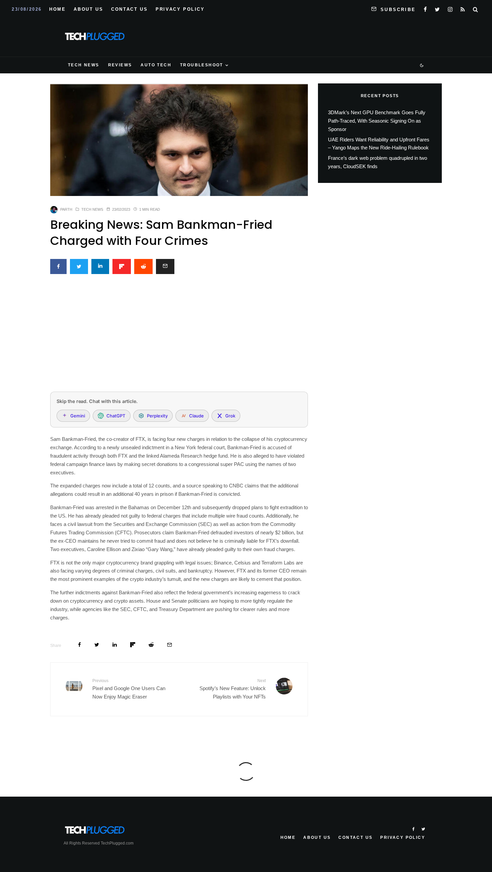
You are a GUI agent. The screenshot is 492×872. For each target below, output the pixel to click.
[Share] (58, 266)
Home (57, 9)
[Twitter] (437, 8)
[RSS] (463, 8)
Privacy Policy (180, 9)
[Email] (165, 266)
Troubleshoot (201, 65)
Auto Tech (156, 65)
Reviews (120, 65)
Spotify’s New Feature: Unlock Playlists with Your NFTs (232, 688)
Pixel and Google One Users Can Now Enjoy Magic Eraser (128, 688)
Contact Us (129, 9)
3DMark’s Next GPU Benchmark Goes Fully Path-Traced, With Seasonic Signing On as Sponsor (376, 121)
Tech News (83, 65)
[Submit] (143, 266)
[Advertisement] (179, 337)
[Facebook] (425, 8)
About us (88, 9)
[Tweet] (79, 266)
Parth (66, 209)
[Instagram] (450, 8)
